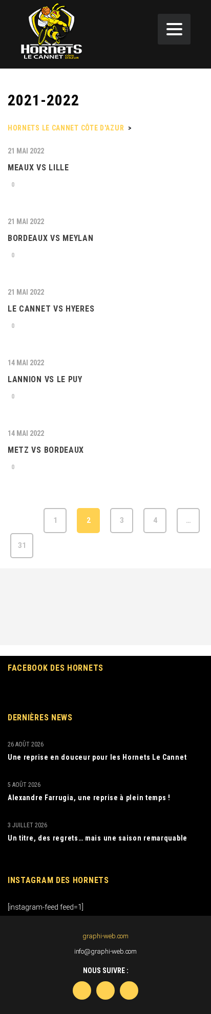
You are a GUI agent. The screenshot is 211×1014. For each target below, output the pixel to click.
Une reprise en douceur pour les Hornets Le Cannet (97, 757)
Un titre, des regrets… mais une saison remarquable (97, 838)
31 (22, 545)
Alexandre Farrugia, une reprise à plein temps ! (89, 797)
